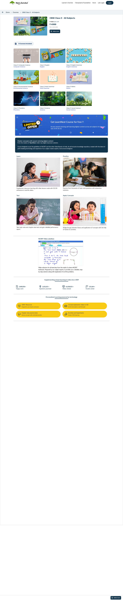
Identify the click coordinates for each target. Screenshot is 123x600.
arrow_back (3, 12)
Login (109, 3)
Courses (16, 12)
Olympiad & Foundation (83, 3)
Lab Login (101, 3)
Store (94, 3)
